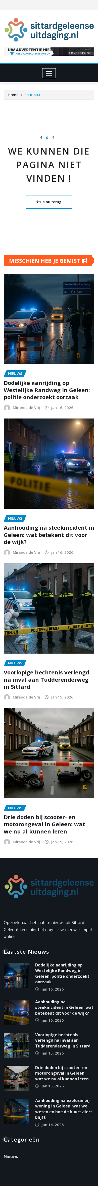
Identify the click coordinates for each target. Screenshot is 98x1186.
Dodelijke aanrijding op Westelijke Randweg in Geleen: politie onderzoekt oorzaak (47, 390)
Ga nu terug (51, 201)
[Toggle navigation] (49, 73)
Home (13, 94)
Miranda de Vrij (26, 407)
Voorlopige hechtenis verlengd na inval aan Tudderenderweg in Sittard (46, 679)
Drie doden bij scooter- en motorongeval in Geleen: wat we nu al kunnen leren (44, 824)
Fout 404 (32, 94)
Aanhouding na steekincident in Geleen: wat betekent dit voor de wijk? (49, 534)
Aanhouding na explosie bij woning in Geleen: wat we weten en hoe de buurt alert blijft (63, 1109)
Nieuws (11, 1156)
